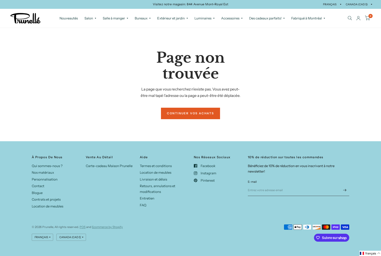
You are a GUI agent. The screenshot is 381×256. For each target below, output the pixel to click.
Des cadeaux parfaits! (265, 18)
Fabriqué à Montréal (306, 18)
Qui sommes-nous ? (47, 166)
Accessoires (230, 18)
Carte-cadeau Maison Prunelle (109, 166)
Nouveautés (69, 18)
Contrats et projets (46, 199)
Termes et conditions (156, 166)
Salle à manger (114, 18)
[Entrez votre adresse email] (344, 190)
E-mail (252, 181)
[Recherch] (350, 18)
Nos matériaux (43, 172)
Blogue (37, 193)
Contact (38, 186)
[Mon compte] (358, 18)
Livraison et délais (153, 179)
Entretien (147, 198)
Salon (88, 18)
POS (83, 227)
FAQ (143, 205)
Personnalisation (45, 179)
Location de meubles (47, 206)
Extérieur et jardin (171, 18)
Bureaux (141, 18)
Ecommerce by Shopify (107, 227)
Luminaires (202, 18)
